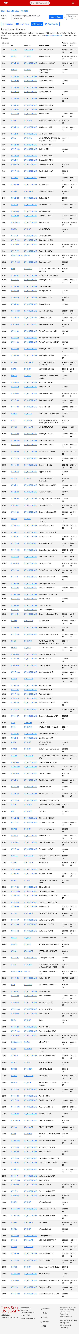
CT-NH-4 (14, 204)
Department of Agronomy (10, 1317)
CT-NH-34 (15, 1096)
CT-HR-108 (15, 766)
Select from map (72, 17)
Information (9, 24)
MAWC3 (14, 944)
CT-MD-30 (15, 1162)
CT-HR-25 (15, 458)
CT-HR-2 (14, 1055)
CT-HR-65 (15, 324)
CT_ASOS (28, 269)
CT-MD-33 (15, 127)
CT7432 (14, 362)
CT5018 (14, 1240)
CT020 (13, 804)
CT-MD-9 (14, 738)
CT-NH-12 (15, 931)
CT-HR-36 (15, 1260)
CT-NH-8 (14, 236)
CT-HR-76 (15, 349)
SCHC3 (14, 647)
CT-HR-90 (15, 887)
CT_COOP (28, 413)
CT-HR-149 (15, 149)
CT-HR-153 (15, 1180)
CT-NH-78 (15, 563)
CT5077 (14, 1075)
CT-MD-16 (15, 105)
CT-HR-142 (15, 1031)
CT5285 (14, 620)
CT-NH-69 (15, 665)
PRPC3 (14, 829)
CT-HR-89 (15, 1236)
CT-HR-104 (15, 1107)
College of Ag (6, 1315)
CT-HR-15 (15, 279)
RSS (44, 1326)
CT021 (13, 420)
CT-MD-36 (15, 286)
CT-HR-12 (15, 1002)
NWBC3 (14, 413)
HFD (13, 984)
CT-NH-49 (15, 924)
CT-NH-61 (15, 275)
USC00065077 (16, 1042)
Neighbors (38, 24)
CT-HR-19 (15, 543)
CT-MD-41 (15, 1113)
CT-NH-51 (15, 614)
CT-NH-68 (15, 465)
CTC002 (14, 856)
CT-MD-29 (15, 156)
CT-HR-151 (15, 702)
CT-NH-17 (15, 920)
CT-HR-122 (15, 594)
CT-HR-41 (15, 958)
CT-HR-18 (15, 113)
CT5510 (14, 1246)
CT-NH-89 (15, 184)
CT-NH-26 (15, 1184)
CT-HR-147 (15, 895)
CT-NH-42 (15, 331)
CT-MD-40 (15, 81)
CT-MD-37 (15, 532)
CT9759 (14, 913)
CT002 (13, 138)
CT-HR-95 (15, 690)
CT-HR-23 (15, 355)
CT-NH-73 (15, 698)
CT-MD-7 (14, 160)
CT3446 (14, 1222)
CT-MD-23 (15, 471)
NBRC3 (14, 1202)
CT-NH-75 (15, 297)
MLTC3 (13, 56)
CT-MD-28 (15, 317)
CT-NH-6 (14, 1287)
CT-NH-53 (15, 338)
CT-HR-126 (15, 1294)
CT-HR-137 (15, 1035)
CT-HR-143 (15, 311)
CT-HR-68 (15, 386)
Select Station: (4, 17)
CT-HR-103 (15, 440)
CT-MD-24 (15, 198)
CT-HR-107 (15, 800)
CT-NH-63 (15, 1089)
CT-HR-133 (15, 891)
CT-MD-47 (15, 109)
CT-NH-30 (15, 512)
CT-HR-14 (15, 382)
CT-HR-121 (15, 240)
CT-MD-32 (15, 1169)
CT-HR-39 (15, 849)
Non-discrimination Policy (68, 1320)
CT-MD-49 (15, 76)
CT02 (13, 722)
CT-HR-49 (15, 1253)
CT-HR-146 (15, 1140)
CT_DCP (27, 56)
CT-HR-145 (15, 262)
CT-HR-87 (15, 873)
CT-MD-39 (15, 87)
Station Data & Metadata (10, 11)
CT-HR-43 (15, 400)
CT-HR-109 (15, 694)
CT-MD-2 (14, 178)
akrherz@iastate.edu (28, 1318)
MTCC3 (14, 1062)
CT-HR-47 (15, 434)
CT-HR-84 (15, 1100)
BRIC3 (13, 1020)
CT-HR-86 (15, 1147)
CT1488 (14, 755)
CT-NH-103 (15, 1209)
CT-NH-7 (14, 1176)
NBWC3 (14, 1229)
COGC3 (14, 70)
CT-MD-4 (14, 134)
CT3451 (14, 951)
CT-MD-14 (15, 215)
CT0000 (14, 191)
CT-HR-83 (15, 658)
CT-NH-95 (15, 588)
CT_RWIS (28, 120)
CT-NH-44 (15, 498)
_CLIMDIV (28, 722)
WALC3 (14, 519)
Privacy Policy (64, 1323)
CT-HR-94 (15, 407)
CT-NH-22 (15, 1151)
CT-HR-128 (15, 1273)
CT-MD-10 (15, 145)
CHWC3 (14, 369)
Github (45, 1317)
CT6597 (14, 862)
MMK (13, 269)
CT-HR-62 (15, 556)
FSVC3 (13, 880)
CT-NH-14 (15, 773)
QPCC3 (14, 478)
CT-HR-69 (15, 583)
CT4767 (14, 49)
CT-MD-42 (15, 818)
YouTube (46, 1322)
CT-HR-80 (15, 244)
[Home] (6, 2)
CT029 (13, 641)
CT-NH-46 (15, 762)
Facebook (46, 1308)
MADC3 (14, 937)
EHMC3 (14, 1082)
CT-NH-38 (15, 570)
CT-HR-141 (15, 171)
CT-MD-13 (15, 906)
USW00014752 (17, 971)
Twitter (45, 1313)
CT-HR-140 (15, 550)
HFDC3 (14, 1267)
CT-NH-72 (15, 787)
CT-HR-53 (15, 978)
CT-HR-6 (14, 577)
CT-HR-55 (15, 627)
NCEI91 (27, 255)
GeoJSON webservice (53, 35)
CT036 (13, 1049)
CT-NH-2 (14, 835)
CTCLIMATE (28, 49)
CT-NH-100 (15, 1009)
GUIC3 (13, 742)
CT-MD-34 (15, 164)
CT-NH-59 (15, 902)
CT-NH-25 (15, 610)
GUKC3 (14, 749)
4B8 (12, 811)
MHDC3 (14, 375)
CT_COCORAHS (30, 63)
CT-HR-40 (15, 1280)
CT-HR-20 (15, 709)
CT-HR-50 (15, 1013)
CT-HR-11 (15, 842)
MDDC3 (14, 229)
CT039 (13, 1134)
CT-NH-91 (15, 536)
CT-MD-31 (15, 1195)
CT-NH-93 (15, 290)
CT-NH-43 (15, 342)
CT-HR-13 (15, 685)
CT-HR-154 (15, 599)
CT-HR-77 (15, 251)
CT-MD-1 (14, 780)
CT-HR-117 (15, 444)
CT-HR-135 (15, 1215)
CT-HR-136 (15, 672)
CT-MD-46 (15, 304)
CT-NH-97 (15, 716)
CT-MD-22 (15, 793)
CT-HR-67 (15, 822)
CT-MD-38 (15, 91)
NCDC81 (24, 11)
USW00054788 (17, 255)
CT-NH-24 (15, 1027)
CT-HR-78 (15, 995)
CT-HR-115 (15, 1120)
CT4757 (14, 427)
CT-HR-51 (15, 505)
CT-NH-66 (15, 605)
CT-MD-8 (14, 485)
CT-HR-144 (15, 869)
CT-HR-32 (15, 393)
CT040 (13, 120)
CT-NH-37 (15, 991)
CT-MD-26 (15, 492)
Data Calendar (52, 24)
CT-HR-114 (15, 525)
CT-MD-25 (15, 98)
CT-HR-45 (15, 451)
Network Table (23, 24)
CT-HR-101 (15, 634)
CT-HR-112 (15, 222)
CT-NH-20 (15, 654)
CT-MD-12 (15, 63)
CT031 (13, 727)
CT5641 (14, 679)
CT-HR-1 (14, 1191)
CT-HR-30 (15, 1158)
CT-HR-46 (15, 733)
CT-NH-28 (15, 211)
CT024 (13, 964)
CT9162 (14, 1127)
